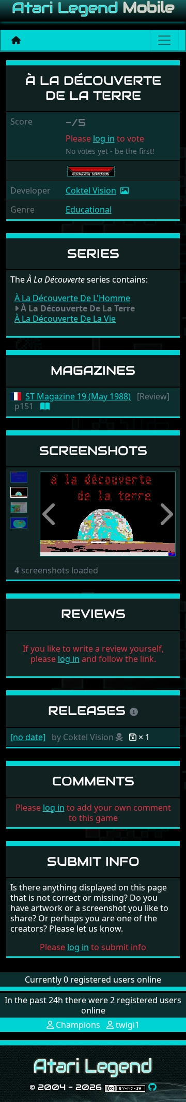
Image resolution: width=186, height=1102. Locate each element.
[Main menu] (164, 40)
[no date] (27, 737)
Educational (89, 209)
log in (104, 138)
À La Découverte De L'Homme (72, 298)
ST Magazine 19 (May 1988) (78, 396)
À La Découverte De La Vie (65, 318)
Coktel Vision (91, 190)
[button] (50, 513)
